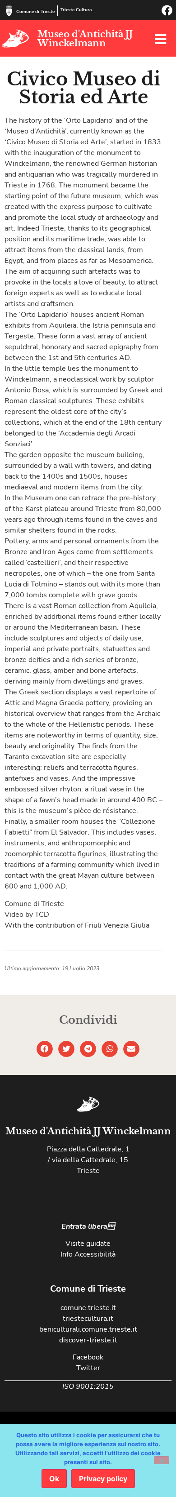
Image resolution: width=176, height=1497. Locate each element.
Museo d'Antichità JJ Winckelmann (85, 39)
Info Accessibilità (88, 1254)
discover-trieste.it (88, 1340)
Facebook (88, 1357)
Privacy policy (103, 1478)
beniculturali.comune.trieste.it (88, 1329)
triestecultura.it (88, 1319)
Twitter (88, 1368)
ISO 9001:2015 (88, 1386)
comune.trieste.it (88, 1308)
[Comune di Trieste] (9, 10)
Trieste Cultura (76, 10)
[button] (45, 1049)
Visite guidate (88, 1243)
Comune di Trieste (35, 12)
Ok (54, 1478)
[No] (161, 1460)
